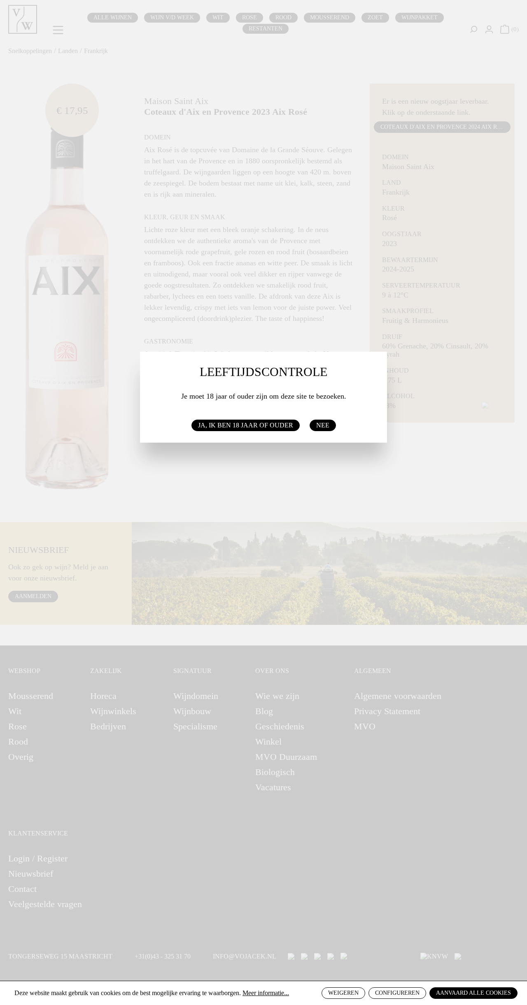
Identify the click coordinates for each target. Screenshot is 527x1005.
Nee (322, 425)
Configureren (397, 993)
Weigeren (343, 993)
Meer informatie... (266, 992)
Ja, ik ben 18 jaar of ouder (245, 425)
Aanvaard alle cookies (473, 993)
